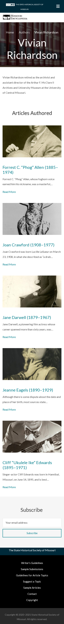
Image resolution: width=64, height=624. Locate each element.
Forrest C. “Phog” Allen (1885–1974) (30, 170)
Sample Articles (32, 587)
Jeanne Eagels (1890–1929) (28, 390)
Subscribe (32, 510)
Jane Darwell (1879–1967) (27, 317)
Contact (32, 593)
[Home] (15, 16)
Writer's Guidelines (32, 562)
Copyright (32, 600)
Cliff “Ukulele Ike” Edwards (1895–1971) (27, 465)
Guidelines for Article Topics (32, 575)
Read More (9, 191)
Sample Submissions (32, 569)
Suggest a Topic (32, 581)
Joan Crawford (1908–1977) (28, 244)
